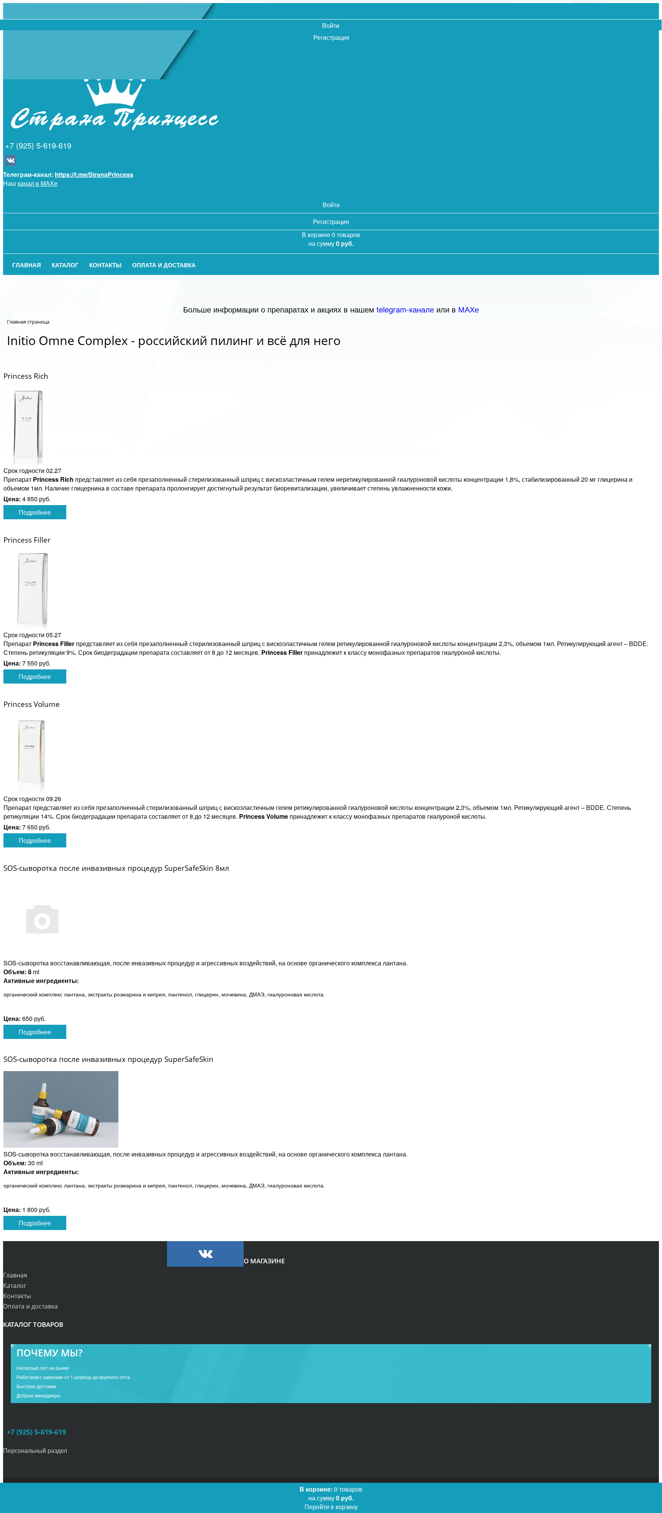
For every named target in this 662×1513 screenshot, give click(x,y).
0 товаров (331, 1498)
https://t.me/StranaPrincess (94, 174)
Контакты (17, 1296)
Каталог (14, 1285)
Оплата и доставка (30, 1306)
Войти (330, 25)
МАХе (468, 309)
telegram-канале (405, 309)
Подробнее (35, 512)
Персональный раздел (35, 1450)
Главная (15, 1275)
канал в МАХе (37, 183)
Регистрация (331, 37)
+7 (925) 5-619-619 (38, 145)
